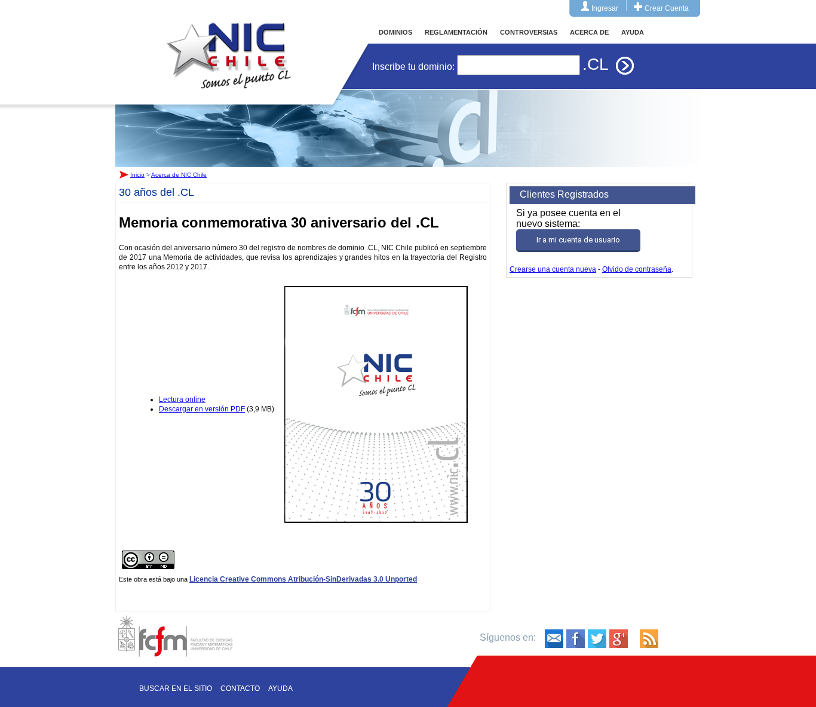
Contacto (240, 688)
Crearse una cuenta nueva (553, 269)
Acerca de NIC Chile (179, 174)
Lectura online (182, 399)
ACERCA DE (589, 32)
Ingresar (604, 8)
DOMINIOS (395, 32)
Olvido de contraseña (636, 269)
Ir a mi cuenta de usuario (578, 239)
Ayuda (280, 688)
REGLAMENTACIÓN (456, 32)
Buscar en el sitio (175, 688)
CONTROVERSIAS (528, 32)
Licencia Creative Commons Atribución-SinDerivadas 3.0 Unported (303, 579)
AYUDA (632, 32)
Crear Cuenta (667, 8)
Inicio (228, 44)
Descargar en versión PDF (202, 409)
